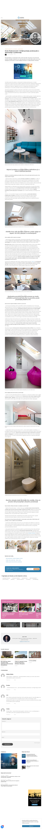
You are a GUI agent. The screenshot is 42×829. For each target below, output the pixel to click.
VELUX (33, 261)
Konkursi (8, 623)
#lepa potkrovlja (5, 579)
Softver (34, 623)
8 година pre (8, 679)
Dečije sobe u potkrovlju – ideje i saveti (13, 560)
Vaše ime (3, 731)
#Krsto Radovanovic (33, 578)
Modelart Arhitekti (31, 533)
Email (3, 737)
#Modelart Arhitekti (20, 579)
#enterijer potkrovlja (6, 578)
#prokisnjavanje (35, 579)
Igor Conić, (8, 54)
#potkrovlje (28, 579)
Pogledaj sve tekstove (24, 641)
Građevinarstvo (33, 659)
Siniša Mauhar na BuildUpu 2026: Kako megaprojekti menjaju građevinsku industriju (9, 764)
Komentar (4, 721)
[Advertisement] (11, 588)
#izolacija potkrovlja (16, 578)
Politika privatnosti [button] (25, 823)
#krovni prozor (24, 578)
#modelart (12, 579)
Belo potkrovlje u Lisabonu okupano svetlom (14, 558)
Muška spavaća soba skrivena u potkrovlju (14, 561)
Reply (15, 679)
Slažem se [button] (31, 826)
